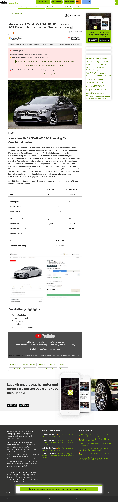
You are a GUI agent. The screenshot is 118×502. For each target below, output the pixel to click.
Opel (90, 86)
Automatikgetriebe (33, 61)
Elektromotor (98, 67)
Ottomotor (60, 65)
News (78, 2)
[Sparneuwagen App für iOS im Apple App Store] (93, 40)
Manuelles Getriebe (95, 82)
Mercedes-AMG (69, 61)
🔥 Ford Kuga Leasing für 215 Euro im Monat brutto (93, 454)
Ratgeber (86, 2)
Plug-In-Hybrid (92, 90)
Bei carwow (37, 74)
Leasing (50, 61)
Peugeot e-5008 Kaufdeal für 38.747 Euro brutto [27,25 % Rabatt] (94, 444)
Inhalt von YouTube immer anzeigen (46, 349)
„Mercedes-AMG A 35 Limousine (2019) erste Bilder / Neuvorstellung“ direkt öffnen (52, 355)
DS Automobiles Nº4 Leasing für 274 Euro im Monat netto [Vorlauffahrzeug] (93, 435)
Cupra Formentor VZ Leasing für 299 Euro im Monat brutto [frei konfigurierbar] (93, 458)
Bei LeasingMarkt (50, 74)
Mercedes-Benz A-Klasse (47, 65)
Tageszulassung (98, 93)
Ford (87, 70)
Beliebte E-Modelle (66, 7)
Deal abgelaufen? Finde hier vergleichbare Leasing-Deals (60, 489)
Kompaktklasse (105, 76)
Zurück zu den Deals (16, 13)
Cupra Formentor (106, 64)
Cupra (100, 64)
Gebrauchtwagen (102, 70)
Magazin (9, 492)
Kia (105, 73)
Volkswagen (91, 96)
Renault (107, 90)
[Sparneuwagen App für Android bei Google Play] (104, 40)
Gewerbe (43, 61)
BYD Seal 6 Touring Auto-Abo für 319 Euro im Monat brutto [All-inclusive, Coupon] (58, 442)
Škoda (104, 98)
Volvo (99, 96)
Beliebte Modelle (52, 7)
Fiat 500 (108, 67)
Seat (87, 93)
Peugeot (106, 86)
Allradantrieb (20, 61)
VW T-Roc (90, 98)
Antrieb (92, 7)
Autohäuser (69, 2)
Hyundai (99, 73)
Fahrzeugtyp (25, 7)
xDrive (99, 98)
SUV (92, 93)
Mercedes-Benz (31, 65)
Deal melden (57, 2)
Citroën (92, 64)
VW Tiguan (95, 98)
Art (79, 7)
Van (103, 93)
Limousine (58, 61)
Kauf (103, 73)
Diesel (89, 67)
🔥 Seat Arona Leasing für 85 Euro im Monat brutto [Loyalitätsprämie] (93, 440)
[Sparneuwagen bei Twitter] (108, 492)
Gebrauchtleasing (93, 70)
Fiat (105, 67)
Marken (38, 7)
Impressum (101, 498)
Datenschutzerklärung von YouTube (52, 345)
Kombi (96, 76)
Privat (101, 89)
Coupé (96, 64)
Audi (99, 58)
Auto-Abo (104, 58)
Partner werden (43, 2)
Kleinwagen (89, 76)
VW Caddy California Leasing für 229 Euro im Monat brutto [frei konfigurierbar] (93, 449)
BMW (88, 65)
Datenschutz (108, 498)
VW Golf (103, 96)
